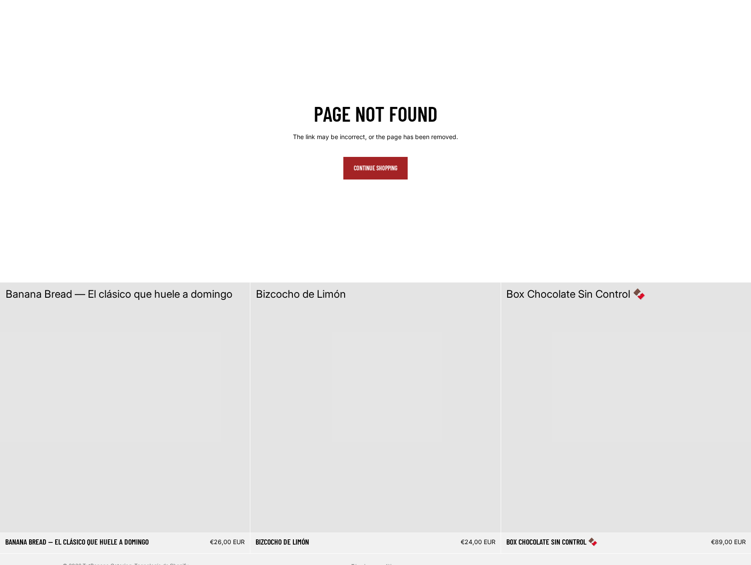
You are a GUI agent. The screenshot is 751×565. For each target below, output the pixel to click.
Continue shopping (375, 168)
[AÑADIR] (237, 519)
